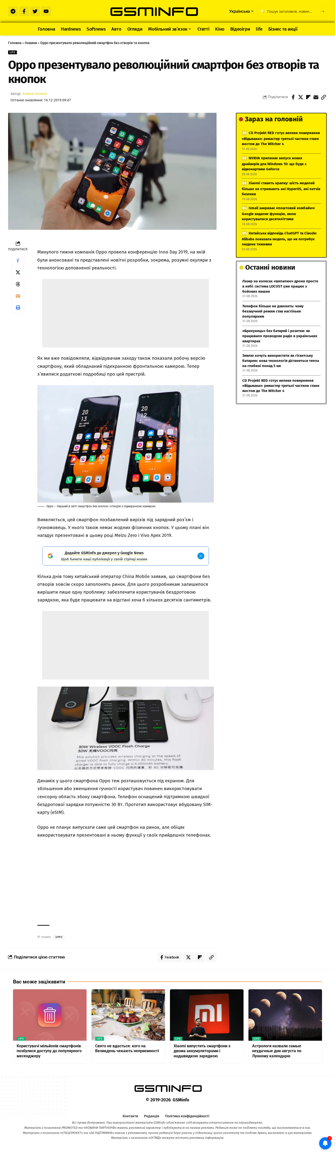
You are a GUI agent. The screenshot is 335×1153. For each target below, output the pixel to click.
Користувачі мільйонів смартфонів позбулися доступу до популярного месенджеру (49, 1051)
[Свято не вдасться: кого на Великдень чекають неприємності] (128, 1015)
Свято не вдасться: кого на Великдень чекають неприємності (127, 1048)
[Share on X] (300, 97)
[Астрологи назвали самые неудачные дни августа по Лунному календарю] (285, 1015)
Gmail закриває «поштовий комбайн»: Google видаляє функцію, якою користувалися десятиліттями (278, 213)
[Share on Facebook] (293, 97)
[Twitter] (35, 11)
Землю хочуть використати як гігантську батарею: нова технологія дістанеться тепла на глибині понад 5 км (280, 360)
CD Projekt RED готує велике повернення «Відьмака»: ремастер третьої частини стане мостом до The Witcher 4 (281, 138)
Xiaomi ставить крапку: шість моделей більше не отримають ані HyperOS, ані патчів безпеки (281, 188)
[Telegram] (13, 11)
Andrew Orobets (34, 94)
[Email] (315, 97)
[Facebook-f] (24, 11)
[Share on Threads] (18, 284)
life (12, 52)
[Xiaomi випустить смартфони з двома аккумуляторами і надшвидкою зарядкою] (207, 1015)
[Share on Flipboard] (308, 97)
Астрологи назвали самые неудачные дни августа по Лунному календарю (276, 1051)
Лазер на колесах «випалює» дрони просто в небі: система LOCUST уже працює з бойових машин (280, 286)
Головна (15, 43)
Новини (31, 43)
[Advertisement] (125, 313)
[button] (323, 97)
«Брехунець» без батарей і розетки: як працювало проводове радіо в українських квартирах (279, 336)
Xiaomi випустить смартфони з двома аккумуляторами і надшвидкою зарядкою (202, 1051)
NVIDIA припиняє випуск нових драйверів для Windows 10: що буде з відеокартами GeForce (274, 163)
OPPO (58, 937)
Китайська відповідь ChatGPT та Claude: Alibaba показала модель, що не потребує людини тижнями (279, 238)
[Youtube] (46, 11)
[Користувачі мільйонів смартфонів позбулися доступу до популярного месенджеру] (50, 1015)
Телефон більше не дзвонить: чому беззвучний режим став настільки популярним (273, 311)
